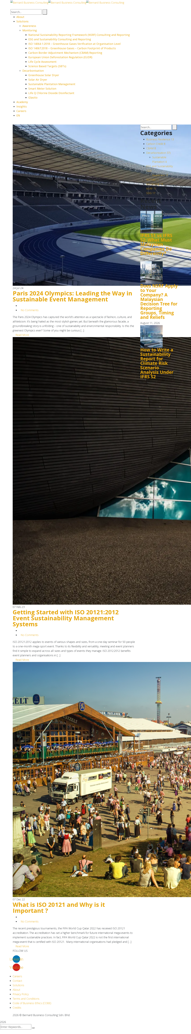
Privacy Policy (21, 994)
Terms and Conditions (26, 998)
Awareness (160, 175)
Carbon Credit (155, 144)
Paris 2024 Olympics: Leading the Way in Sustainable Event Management (72, 296)
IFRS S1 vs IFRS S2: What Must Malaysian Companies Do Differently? (156, 244)
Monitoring (154, 184)
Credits (17, 1007)
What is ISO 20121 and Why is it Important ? (59, 907)
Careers (17, 976)
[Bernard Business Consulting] (29, 2)
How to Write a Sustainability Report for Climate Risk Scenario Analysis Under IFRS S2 (156, 363)
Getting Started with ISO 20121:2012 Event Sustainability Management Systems (66, 618)
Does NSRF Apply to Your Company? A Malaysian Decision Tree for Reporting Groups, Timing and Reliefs (159, 301)
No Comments (29, 310)
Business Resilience (160, 139)
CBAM (151, 148)
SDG (150, 193)
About (16, 989)
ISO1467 (152, 179)
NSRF (151, 188)
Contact (17, 980)
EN (18, 115)
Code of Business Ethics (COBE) (32, 1003)
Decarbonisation (158, 153)
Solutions (18, 985)
